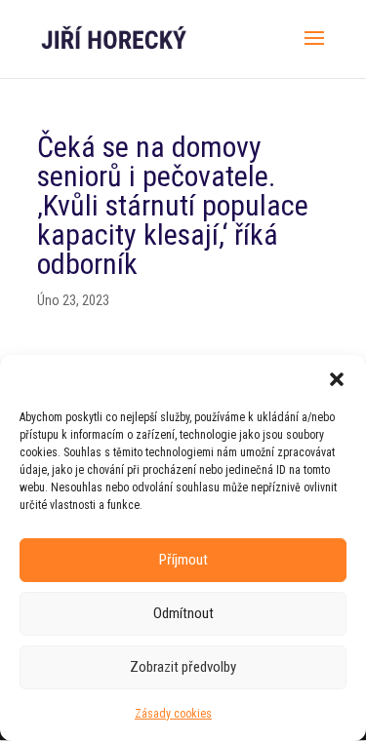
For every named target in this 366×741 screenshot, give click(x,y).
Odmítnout (183, 613)
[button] (336, 379)
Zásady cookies (173, 714)
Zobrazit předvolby (183, 667)
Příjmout (183, 559)
